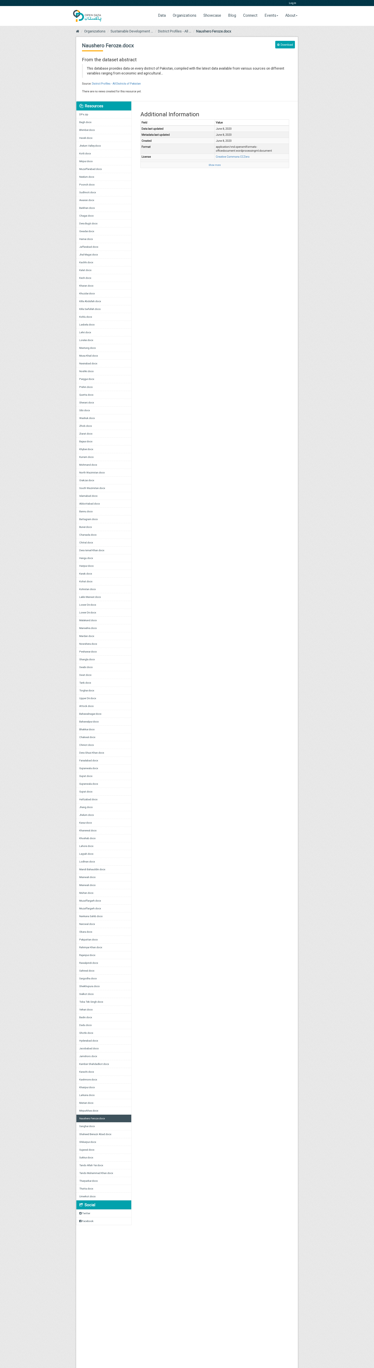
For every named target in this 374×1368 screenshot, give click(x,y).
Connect (250, 15)
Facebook (87, 1221)
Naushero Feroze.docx (213, 31)
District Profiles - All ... (174, 31)
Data (163, 15)
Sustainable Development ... (131, 31)
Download (286, 44)
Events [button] (270, 15)
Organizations (184, 15)
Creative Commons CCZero (233, 156)
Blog (232, 15)
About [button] (290, 15)
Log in (292, 3)
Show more (215, 165)
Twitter (85, 1213)
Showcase (212, 15)
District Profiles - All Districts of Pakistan (116, 83)
